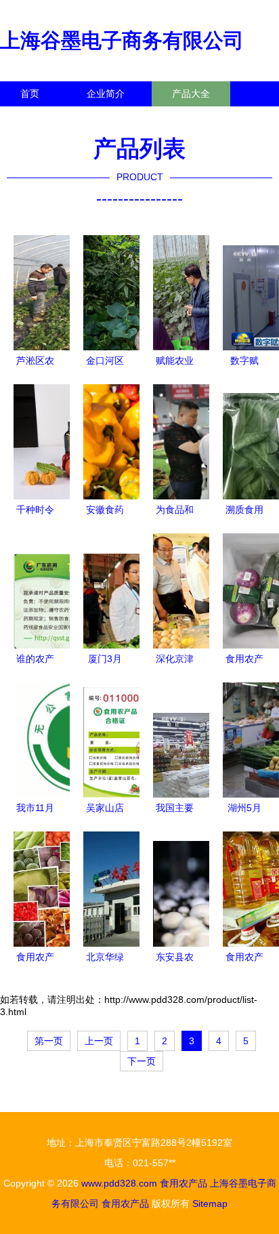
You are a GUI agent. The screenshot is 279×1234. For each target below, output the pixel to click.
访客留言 (210, 118)
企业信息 (125, 118)
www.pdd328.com (119, 1183)
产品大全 (191, 93)
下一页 (141, 1061)
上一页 (99, 1040)
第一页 (49, 1040)
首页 (29, 93)
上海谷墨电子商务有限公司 (122, 40)
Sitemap (210, 1203)
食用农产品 (183, 1183)
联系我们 (39, 118)
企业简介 (106, 93)
